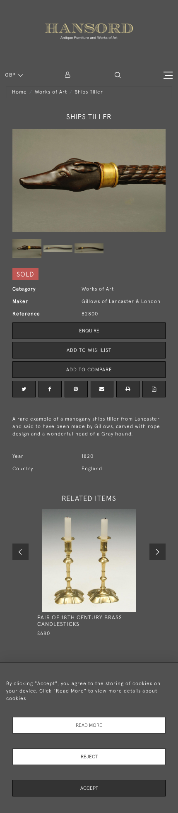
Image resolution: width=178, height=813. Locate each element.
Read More (89, 725)
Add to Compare (89, 370)
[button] (117, 75)
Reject (89, 757)
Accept (89, 788)
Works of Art (51, 92)
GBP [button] (11, 75)
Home (19, 92)
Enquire (89, 331)
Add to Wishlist (89, 350)
